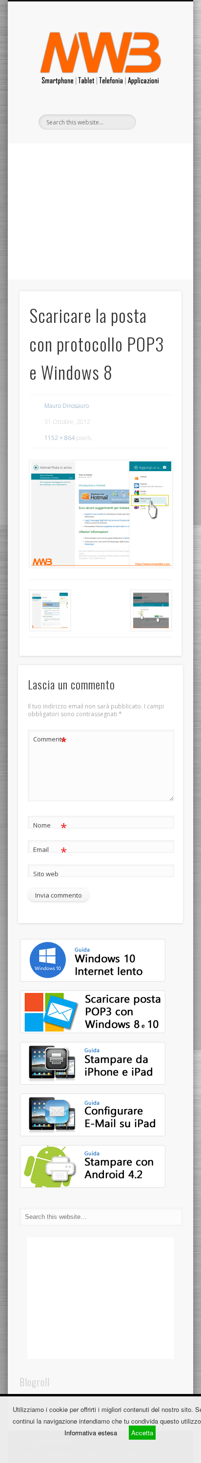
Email (50, 851)
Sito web (46, 873)
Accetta (142, 1432)
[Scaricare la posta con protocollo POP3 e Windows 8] (100, 514)
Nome (50, 826)
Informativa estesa (90, 1432)
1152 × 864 (59, 438)
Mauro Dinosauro (66, 406)
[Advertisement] (100, 211)
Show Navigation (157, 87)
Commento (50, 740)
